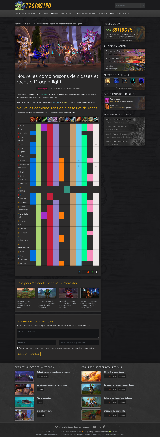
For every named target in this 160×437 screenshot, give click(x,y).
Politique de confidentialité (98, 432)
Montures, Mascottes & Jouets (93, 13)
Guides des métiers (26, 13)
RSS (85, 432)
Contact (114, 432)
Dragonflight (42, 89)
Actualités (27, 24)
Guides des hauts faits (63, 13)
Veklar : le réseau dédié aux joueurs (73, 427)
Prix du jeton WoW (120, 13)
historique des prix (125, 40)
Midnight (44, 13)
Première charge (117, 107)
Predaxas (114, 101)
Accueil (18, 24)
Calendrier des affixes (125, 88)
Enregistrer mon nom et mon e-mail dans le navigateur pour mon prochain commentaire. (57, 348)
